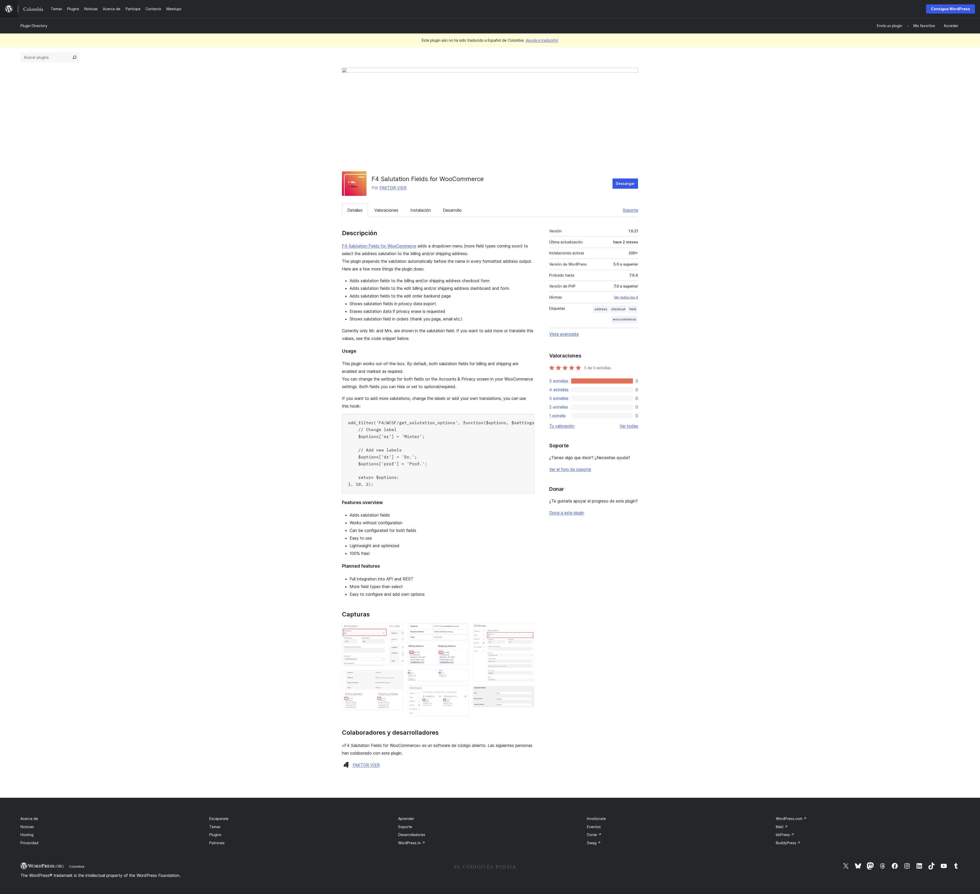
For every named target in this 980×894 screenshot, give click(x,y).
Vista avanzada (564, 334)
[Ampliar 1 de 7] (396, 630)
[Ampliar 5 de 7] (461, 692)
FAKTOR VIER (393, 187)
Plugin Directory (33, 25)
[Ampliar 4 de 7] (461, 676)
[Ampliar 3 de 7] (461, 630)
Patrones (217, 843)
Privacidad (29, 843)
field (632, 309)
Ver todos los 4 (626, 297)
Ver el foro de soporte (570, 469)
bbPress (785, 834)
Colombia (76, 866)
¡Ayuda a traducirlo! (541, 40)
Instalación (420, 210)
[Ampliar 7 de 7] (527, 692)
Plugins (215, 834)
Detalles (354, 210)
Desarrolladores (411, 834)
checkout (618, 309)
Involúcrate (596, 818)
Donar (594, 834)
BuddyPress (788, 843)
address (600, 309)
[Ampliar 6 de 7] (527, 630)
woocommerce (624, 319)
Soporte (630, 210)
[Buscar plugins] (74, 57)
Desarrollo (452, 210)
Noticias (27, 827)
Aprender (406, 818)
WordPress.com (791, 818)
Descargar (625, 183)
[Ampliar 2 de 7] (396, 677)
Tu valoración (561, 425)
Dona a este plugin (566, 512)
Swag (594, 843)
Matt (782, 827)
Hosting (26, 834)
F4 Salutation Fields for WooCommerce (379, 245)
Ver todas (629, 425)
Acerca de (29, 818)
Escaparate (218, 818)
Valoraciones (386, 210)
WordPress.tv (411, 843)
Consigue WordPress (950, 9)
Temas (214, 827)
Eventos (594, 827)
